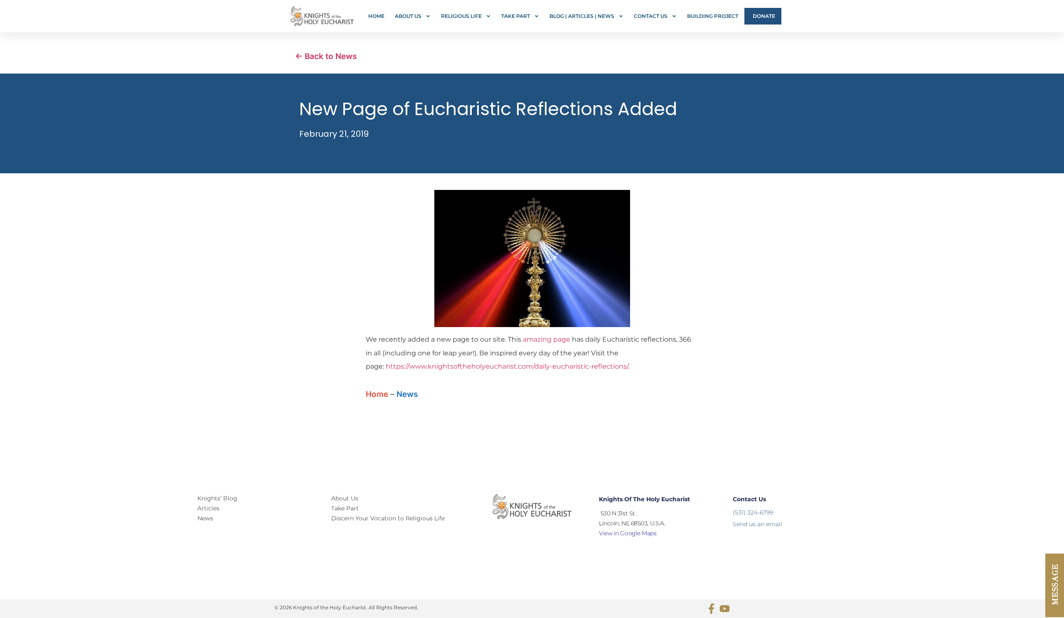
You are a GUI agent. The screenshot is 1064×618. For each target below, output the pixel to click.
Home (376, 16)
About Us (408, 16)
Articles (208, 508)
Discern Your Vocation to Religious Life (388, 518)
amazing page (546, 339)
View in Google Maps (627, 533)
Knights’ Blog (217, 498)
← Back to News (326, 56)
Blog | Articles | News (581, 16)
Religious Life (461, 16)
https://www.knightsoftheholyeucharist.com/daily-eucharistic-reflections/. (507, 366)
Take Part (515, 16)
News (407, 394)
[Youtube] (724, 608)
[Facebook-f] (711, 608)
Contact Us (650, 16)
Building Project (712, 16)
